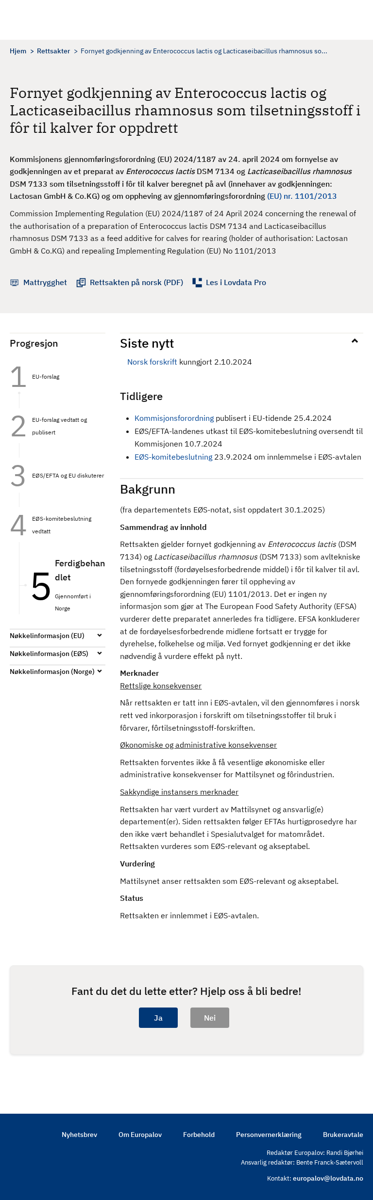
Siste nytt (147, 343)
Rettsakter (53, 51)
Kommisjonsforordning (175, 418)
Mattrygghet (45, 282)
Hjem (18, 51)
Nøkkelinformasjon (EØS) (49, 653)
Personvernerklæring (269, 1134)
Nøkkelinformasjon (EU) (47, 635)
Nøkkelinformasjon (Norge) (52, 671)
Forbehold (199, 1134)
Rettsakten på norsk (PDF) (136, 282)
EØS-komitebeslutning (173, 457)
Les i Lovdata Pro (236, 282)
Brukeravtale (343, 1134)
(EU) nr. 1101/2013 (302, 196)
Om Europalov (140, 1134)
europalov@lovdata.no (328, 1178)
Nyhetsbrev (79, 1134)
